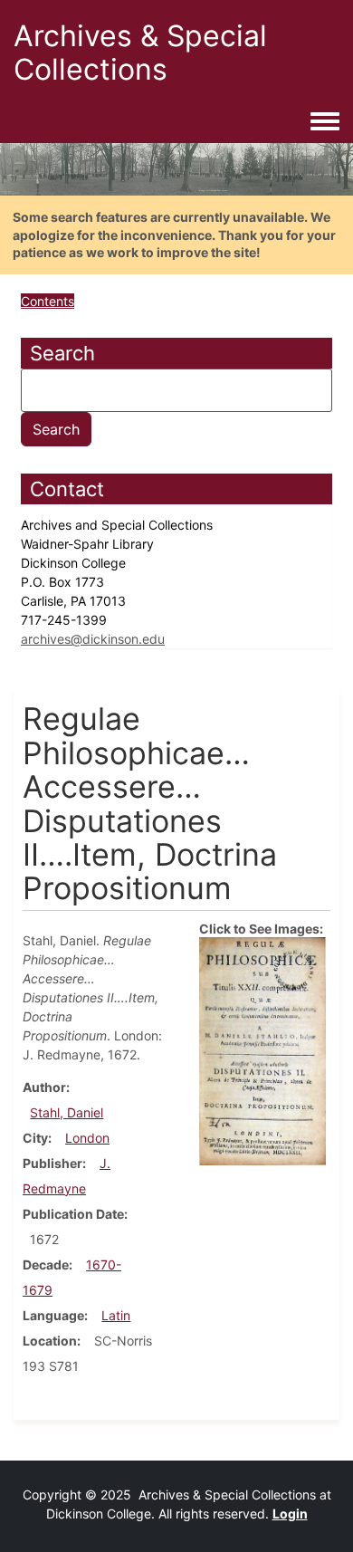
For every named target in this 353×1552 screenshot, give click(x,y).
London (87, 1137)
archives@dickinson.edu (93, 639)
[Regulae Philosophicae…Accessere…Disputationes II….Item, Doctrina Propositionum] (262, 1050)
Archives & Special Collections (140, 52)
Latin (115, 1315)
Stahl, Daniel (66, 1112)
